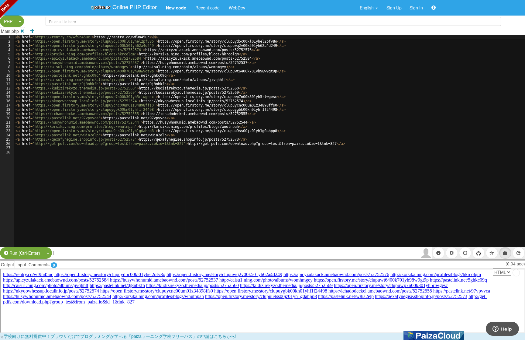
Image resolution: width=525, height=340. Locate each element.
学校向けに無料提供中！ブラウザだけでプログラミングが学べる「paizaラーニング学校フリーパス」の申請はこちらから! (120, 336)
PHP (8, 21)
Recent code (207, 8)
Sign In (416, 8)
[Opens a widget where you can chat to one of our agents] (502, 329)
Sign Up (394, 8)
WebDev (237, 8)
